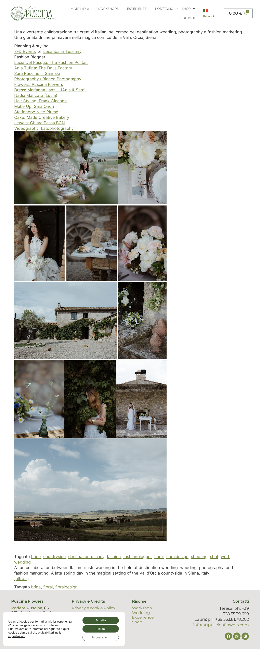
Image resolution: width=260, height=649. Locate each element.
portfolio (164, 9)
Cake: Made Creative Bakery (41, 117)
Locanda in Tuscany (62, 51)
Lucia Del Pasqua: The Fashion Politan (51, 62)
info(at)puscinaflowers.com (221, 624)
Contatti (187, 18)
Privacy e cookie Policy (93, 608)
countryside (54, 556)
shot (214, 556)
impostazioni (16, 636)
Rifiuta (100, 628)
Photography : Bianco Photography (47, 78)
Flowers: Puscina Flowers (38, 84)
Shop (186, 9)
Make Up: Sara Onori (34, 106)
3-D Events (25, 51)
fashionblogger (137, 556)
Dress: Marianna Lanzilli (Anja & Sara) (50, 89)
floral (159, 556)
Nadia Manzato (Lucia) (35, 95)
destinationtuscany (86, 556)
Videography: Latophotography (44, 128)
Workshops (108, 9)
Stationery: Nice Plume (36, 111)
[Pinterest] (245, 636)
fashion (114, 556)
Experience (143, 617)
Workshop (142, 608)
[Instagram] (236, 636)
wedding (22, 562)
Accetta (100, 620)
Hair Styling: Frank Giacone (40, 100)
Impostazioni (100, 637)
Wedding (141, 612)
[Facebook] (228, 636)
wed (225, 556)
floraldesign (177, 556)
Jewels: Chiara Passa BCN (39, 122)
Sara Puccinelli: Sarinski (37, 73)
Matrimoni (80, 9)
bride (36, 556)
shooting (199, 556)
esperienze (137, 9)
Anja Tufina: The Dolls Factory (43, 68)
